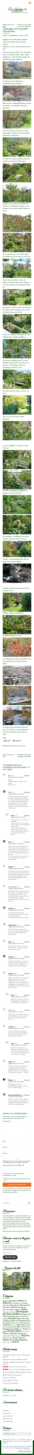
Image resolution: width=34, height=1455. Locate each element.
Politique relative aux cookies (22, 1448)
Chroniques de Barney (9, 1312)
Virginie (10, 1080)
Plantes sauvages (10, 1333)
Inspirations (21, 1325)
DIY (4, 1321)
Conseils (11, 1318)
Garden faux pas (15, 1323)
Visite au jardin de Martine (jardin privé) (17, 1372)
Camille (5, 39)
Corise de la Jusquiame (10, 1383)
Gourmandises (25, 1323)
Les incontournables (10, 1327)
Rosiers (25, 1335)
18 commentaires (13, 35)
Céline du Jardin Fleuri (14, 1095)
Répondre (27, 775)
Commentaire (7, 1121)
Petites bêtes (14, 1331)
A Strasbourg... (16, 1303)
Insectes (14, 1325)
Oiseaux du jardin (11, 1329)
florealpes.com (8, 1419)
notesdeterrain (8, 1421)
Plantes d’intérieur (25, 1331)
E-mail (5, 1147)
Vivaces (23, 1339)
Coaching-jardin (13, 1316)
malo (5, 35)
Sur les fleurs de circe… (11, 1380)
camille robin (12, 925)
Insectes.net (7, 1413)
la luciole (10, 1027)
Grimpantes (7, 1325)
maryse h (11, 973)
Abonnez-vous (10, 1257)
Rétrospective (7, 1338)
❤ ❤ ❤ (16, 1342)
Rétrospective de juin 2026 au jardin (15, 1359)
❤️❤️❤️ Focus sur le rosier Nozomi (15, 1367)
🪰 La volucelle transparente (12, 1375)
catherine (11, 957)
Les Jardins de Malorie (17, 10)
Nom (4, 1141)
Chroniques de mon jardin (18, 746)
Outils (20, 1329)
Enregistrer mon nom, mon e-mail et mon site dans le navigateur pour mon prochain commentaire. (16, 1161)
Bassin (23, 1307)
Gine (9, 842)
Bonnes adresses (15, 1310)
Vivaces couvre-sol (7, 1342)
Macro (19, 1327)
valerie (10, 1062)
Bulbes (25, 1309)
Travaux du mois (18, 1338)
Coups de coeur (22, 1318)
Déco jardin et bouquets (16, 1320)
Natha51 (10, 867)
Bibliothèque (6, 1309)
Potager (21, 1333)
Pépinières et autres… (10, 1395)
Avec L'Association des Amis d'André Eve (16, 1306)
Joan (9, 942)
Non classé (26, 1327)
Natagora (6, 1410)
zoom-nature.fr (8, 1416)
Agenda (5, 1301)
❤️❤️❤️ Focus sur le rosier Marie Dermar (17, 1369)
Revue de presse (16, 1336)
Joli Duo (28, 1325)
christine (10, 908)
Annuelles (13, 1301)
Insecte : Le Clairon (9, 1378)
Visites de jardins (11, 1340)
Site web (5, 1153)
